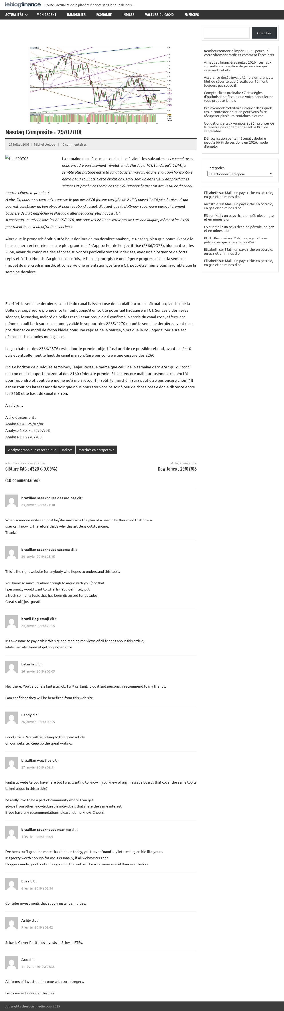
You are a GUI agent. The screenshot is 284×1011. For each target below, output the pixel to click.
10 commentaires (74, 144)
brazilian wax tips (36, 760)
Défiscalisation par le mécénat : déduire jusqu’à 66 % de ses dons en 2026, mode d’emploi (236, 142)
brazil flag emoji (35, 618)
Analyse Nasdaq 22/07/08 (27, 430)
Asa (24, 959)
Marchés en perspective (96, 450)
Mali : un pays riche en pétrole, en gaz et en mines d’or (238, 194)
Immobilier (76, 14)
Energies (191, 14)
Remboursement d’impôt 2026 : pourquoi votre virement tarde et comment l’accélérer (239, 52)
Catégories (216, 167)
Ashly (26, 920)
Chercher (264, 33)
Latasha (28, 664)
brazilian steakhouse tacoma (45, 549)
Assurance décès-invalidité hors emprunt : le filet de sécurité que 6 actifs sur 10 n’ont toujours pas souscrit (239, 81)
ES (206, 215)
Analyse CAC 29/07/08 (24, 423)
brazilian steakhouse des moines (48, 497)
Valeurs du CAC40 (159, 14)
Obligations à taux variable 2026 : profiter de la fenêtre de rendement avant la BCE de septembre (239, 127)
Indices (128, 14)
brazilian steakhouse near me (46, 829)
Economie (104, 14)
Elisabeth (211, 249)
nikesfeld (211, 203)
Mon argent (46, 14)
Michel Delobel (45, 144)
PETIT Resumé (215, 238)
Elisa (25, 881)
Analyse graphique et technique (32, 450)
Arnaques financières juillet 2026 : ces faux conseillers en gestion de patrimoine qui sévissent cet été (237, 66)
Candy (26, 714)
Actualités (14, 14)
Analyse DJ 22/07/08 (23, 436)
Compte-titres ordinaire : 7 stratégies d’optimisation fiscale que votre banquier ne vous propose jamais (238, 96)
